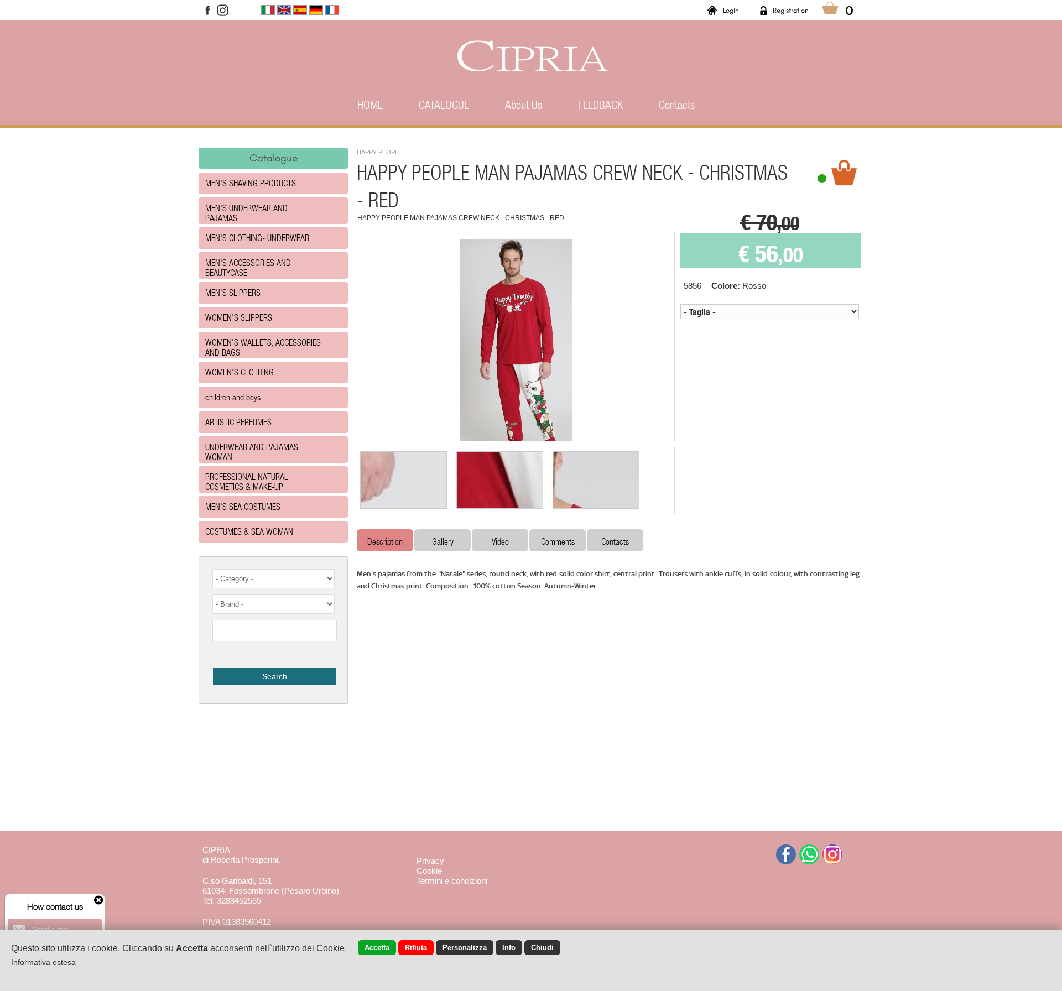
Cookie (429, 870)
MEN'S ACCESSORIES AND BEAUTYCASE (248, 267)
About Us (523, 105)
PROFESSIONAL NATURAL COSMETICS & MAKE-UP (246, 481)
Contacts (677, 105)
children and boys (233, 397)
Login (731, 10)
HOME (370, 105)
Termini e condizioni (452, 880)
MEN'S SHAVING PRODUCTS (250, 183)
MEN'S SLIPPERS (233, 292)
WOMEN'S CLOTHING (239, 372)
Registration (791, 10)
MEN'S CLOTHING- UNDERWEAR (257, 237)
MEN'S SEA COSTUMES (242, 506)
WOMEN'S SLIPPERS (238, 317)
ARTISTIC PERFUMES (238, 421)
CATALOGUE (444, 105)
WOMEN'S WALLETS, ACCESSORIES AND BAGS (263, 347)
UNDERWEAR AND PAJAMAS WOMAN (251, 451)
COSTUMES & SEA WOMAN (249, 531)
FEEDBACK (600, 105)
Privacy (430, 860)
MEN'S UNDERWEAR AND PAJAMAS (246, 212)
